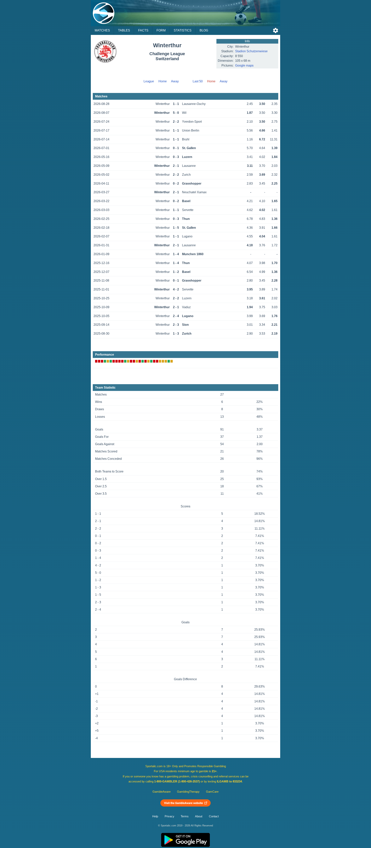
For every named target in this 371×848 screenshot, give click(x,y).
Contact (214, 816)
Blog (204, 30)
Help (155, 816)
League (149, 81)
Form (161, 30)
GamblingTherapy (188, 791)
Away (175, 81)
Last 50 (198, 81)
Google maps (244, 65)
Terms (185, 816)
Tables (124, 30)
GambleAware (161, 791)
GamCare (212, 791)
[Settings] (275, 30)
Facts (143, 30)
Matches (102, 30)
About (198, 816)
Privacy (169, 816)
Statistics (182, 30)
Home (162, 81)
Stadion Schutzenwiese (251, 51)
